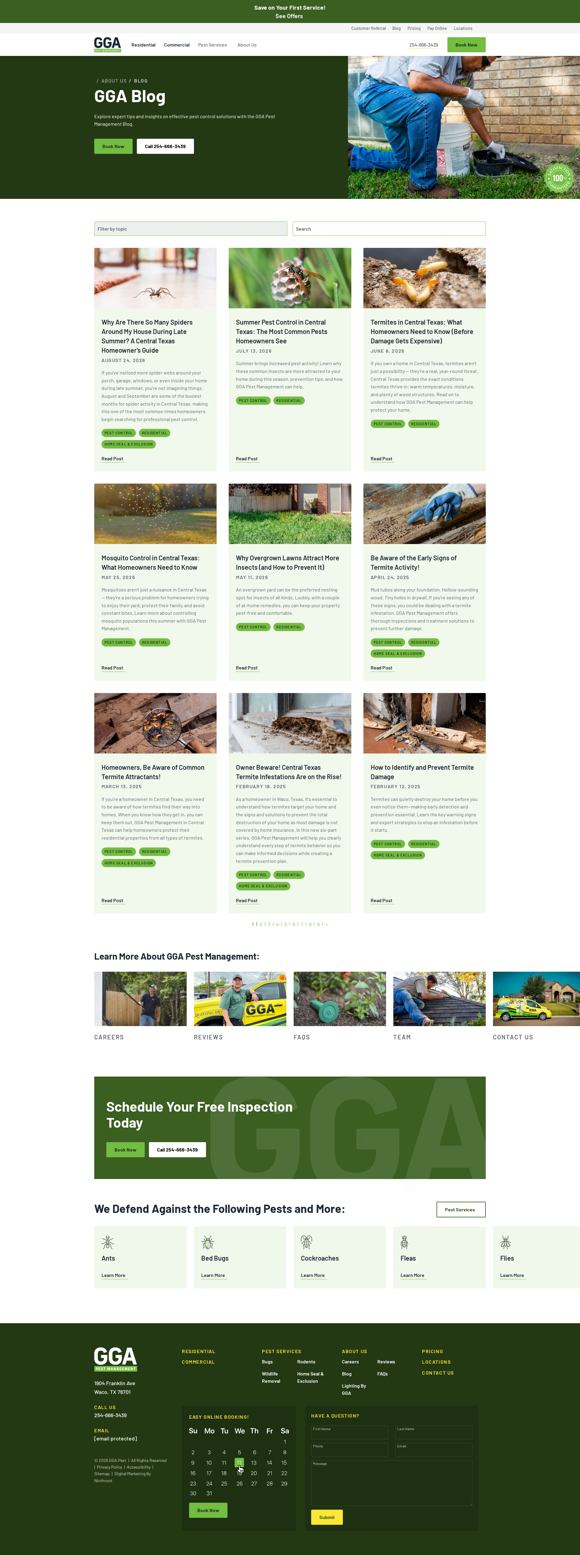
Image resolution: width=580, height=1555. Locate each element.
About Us (247, 44)
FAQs (382, 1373)
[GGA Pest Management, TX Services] (115, 1359)
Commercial (177, 44)
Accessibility (138, 1466)
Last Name (405, 1429)
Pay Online (437, 28)
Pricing (414, 28)
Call (165, 146)
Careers (350, 1361)
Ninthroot (103, 1480)
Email (401, 1446)
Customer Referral (368, 28)
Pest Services (212, 44)
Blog (396, 28)
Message (320, 1463)
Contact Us (438, 1372)
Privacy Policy (109, 1466)
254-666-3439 (423, 44)
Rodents (306, 1361)
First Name (321, 1429)
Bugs (267, 1361)
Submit (327, 1517)
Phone (318, 1446)
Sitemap (102, 1473)
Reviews (386, 1361)
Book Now (113, 146)
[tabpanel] (140, 1007)
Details (520, 1549)
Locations (463, 28)
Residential (143, 44)
